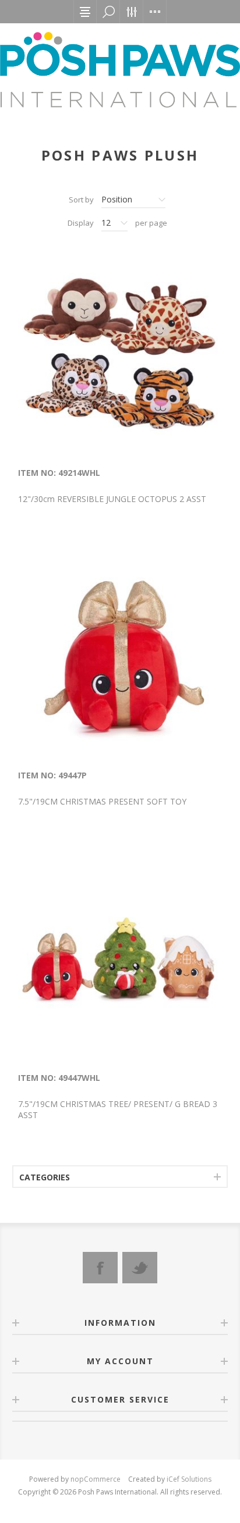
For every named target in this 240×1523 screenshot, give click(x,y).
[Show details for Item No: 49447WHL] (120, 959)
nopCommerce (95, 1479)
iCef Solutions (189, 1479)
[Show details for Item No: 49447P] (120, 656)
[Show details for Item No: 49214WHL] (120, 354)
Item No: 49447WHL (59, 1077)
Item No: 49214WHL (59, 472)
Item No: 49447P (52, 775)
